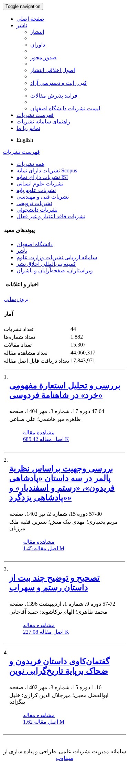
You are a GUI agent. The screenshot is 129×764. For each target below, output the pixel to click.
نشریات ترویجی (34, 203)
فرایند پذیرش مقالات (53, 96)
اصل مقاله (46, 439)
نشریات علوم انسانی (40, 184)
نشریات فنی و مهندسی (43, 197)
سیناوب (64, 758)
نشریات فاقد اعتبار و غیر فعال (51, 216)
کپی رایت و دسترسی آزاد (58, 83)
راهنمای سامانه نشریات (43, 121)
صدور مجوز (43, 57)
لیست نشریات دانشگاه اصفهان (65, 108)
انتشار (37, 32)
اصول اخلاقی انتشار (52, 70)
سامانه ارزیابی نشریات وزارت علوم (57, 257)
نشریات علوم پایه (36, 190)
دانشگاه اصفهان (35, 244)
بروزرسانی (16, 299)
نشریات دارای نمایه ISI (42, 177)
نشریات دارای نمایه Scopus (47, 170)
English (25, 140)
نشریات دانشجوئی (37, 210)
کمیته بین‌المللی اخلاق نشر (46, 264)
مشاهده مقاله (39, 432)
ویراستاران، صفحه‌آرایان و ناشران (55, 270)
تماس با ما (28, 128)
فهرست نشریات (35, 115)
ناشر (22, 25)
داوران (37, 45)
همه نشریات (30, 164)
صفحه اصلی (30, 19)
